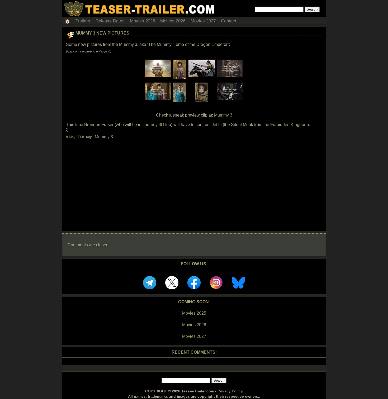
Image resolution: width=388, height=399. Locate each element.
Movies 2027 (203, 20)
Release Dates (110, 20)
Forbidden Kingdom (288, 124)
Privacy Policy (230, 391)
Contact (228, 20)
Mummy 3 (223, 115)
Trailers (82, 20)
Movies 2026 (172, 20)
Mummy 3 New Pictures (102, 33)
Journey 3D (153, 124)
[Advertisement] (194, 180)
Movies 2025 (142, 20)
